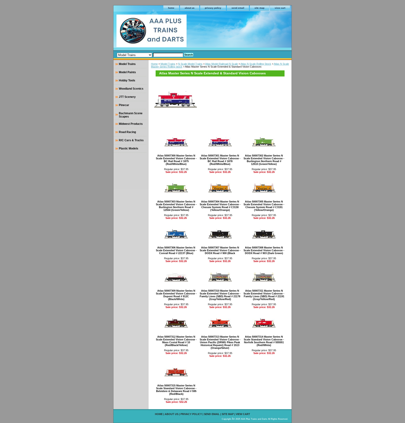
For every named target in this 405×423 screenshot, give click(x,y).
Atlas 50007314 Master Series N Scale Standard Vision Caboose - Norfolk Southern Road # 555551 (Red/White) (264, 341)
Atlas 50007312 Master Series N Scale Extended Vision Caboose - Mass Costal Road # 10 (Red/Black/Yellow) (176, 341)
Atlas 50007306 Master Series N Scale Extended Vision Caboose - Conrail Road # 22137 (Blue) (176, 250)
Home (154, 63)
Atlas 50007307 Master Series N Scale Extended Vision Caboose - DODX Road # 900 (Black (220, 250)
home (171, 8)
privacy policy (213, 8)
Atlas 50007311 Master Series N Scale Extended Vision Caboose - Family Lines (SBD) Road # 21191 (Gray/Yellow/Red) (264, 295)
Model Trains (168, 63)
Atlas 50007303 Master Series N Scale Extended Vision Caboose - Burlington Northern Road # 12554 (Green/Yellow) (176, 205)
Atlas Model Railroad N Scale (221, 63)
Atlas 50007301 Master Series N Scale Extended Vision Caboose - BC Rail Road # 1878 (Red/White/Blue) (220, 159)
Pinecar (124, 105)
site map (259, 8)
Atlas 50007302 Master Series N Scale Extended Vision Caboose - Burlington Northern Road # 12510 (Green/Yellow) (264, 159)
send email (238, 8)
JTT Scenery (127, 97)
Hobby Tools (127, 80)
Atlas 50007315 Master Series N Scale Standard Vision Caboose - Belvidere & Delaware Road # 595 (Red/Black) (176, 389)
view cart (280, 8)
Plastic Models (128, 148)
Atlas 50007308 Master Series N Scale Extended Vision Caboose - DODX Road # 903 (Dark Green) (264, 250)
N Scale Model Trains (190, 63)
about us (190, 8)
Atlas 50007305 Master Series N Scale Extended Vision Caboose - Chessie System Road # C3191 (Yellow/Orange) (264, 205)
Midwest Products (131, 124)
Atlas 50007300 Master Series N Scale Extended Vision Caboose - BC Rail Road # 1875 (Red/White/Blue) (176, 159)
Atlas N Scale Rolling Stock (255, 63)
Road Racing (127, 132)
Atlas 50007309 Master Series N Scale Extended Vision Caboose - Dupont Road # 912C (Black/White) (176, 295)
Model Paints (127, 72)
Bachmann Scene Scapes (130, 115)
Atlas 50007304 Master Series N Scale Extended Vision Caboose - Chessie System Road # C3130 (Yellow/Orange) (220, 205)
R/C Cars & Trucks (131, 140)
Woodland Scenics (131, 88)
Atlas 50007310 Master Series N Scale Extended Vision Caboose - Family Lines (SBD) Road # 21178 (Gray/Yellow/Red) (220, 295)
